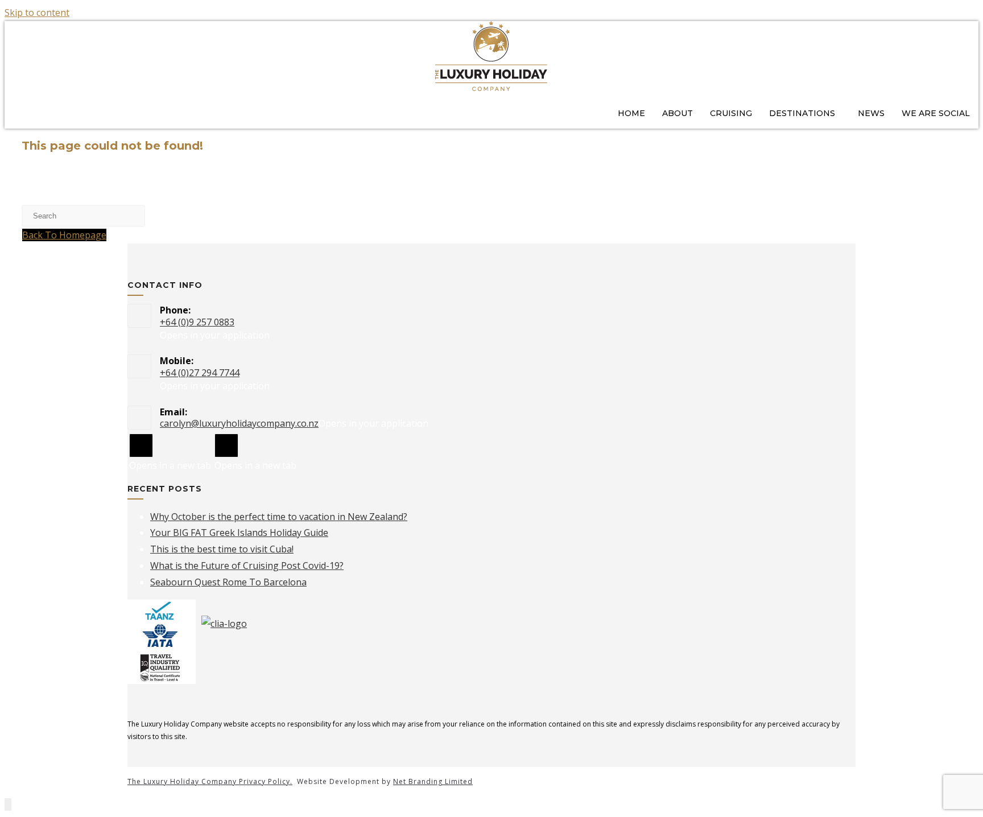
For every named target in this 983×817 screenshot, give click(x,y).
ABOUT (677, 113)
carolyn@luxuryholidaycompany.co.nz (239, 423)
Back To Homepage (64, 235)
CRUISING (731, 113)
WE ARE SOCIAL (936, 113)
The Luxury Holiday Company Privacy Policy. (209, 781)
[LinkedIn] (226, 445)
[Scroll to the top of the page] (8, 804)
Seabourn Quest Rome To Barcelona (228, 582)
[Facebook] (141, 445)
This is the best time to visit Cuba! (222, 549)
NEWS (871, 113)
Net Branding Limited (433, 781)
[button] (805, 113)
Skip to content (37, 12)
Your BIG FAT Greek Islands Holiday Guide (239, 532)
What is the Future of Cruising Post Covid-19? (247, 565)
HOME (631, 113)
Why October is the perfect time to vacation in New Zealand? (278, 516)
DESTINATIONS (802, 113)
